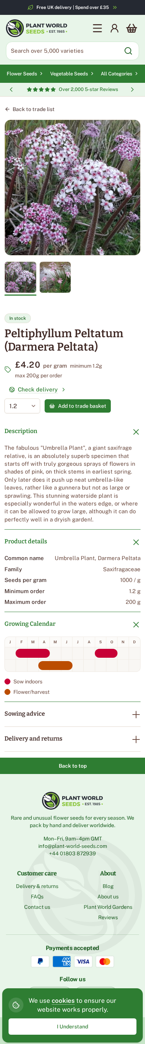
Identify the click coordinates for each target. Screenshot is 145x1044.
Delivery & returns (37, 886)
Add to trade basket (82, 406)
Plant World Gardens (108, 907)
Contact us (37, 907)
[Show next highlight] (132, 89)
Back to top (73, 766)
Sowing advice (24, 713)
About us (108, 897)
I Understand (72, 1027)
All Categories (116, 74)
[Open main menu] (97, 28)
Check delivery (38, 389)
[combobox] (17, 406)
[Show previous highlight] (11, 89)
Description (20, 431)
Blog (108, 886)
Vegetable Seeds (69, 74)
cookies (63, 1000)
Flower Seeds (22, 74)
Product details (25, 541)
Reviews (108, 917)
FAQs (37, 897)
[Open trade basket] (131, 28)
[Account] (114, 28)
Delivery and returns (33, 738)
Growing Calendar (29, 623)
